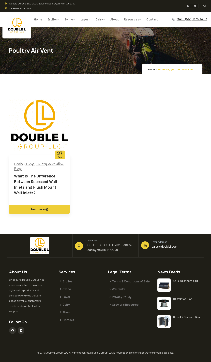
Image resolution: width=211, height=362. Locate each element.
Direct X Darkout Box (186, 317)
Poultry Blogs (24, 164)
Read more (37, 209)
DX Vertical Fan (182, 299)
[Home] (16, 25)
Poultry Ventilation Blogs (39, 167)
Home (151, 69)
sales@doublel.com (165, 246)
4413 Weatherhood (185, 281)
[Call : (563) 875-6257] (173, 19)
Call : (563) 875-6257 (192, 19)
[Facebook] (188, 6)
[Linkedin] (195, 6)
